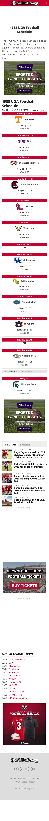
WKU (11, 662)
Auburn (12, 678)
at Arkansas (14, 666)
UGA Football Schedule (28, 778)
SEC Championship (18, 698)
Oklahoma (14, 669)
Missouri (13, 688)
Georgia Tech (15, 694)
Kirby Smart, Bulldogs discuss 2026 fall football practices (30, 465)
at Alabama (14, 675)
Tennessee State (17, 659)
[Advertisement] (24, 13)
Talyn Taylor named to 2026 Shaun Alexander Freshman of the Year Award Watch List (30, 455)
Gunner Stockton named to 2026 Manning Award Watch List (29, 478)
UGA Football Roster (25, 782)
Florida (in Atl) (15, 682)
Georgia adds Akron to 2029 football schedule (29, 501)
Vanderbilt (14, 672)
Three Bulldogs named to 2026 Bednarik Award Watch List (29, 490)
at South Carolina (17, 691)
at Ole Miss (14, 685)
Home (13, 778)
